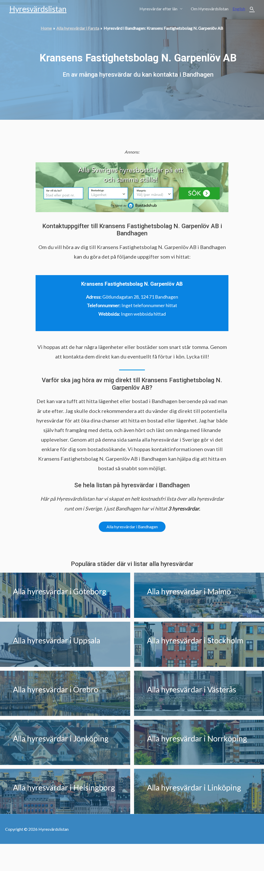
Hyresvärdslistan (38, 8)
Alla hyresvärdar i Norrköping (197, 738)
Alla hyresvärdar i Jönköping (61, 738)
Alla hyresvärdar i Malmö (189, 591)
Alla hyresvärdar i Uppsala (56, 640)
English (239, 8)
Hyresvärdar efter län (158, 8)
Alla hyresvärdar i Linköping (194, 787)
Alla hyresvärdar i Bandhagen (132, 526)
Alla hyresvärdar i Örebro (55, 689)
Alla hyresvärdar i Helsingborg (64, 787)
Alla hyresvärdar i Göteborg (59, 591)
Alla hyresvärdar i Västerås (191, 689)
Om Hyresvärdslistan (209, 8)
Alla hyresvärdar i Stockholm (195, 640)
